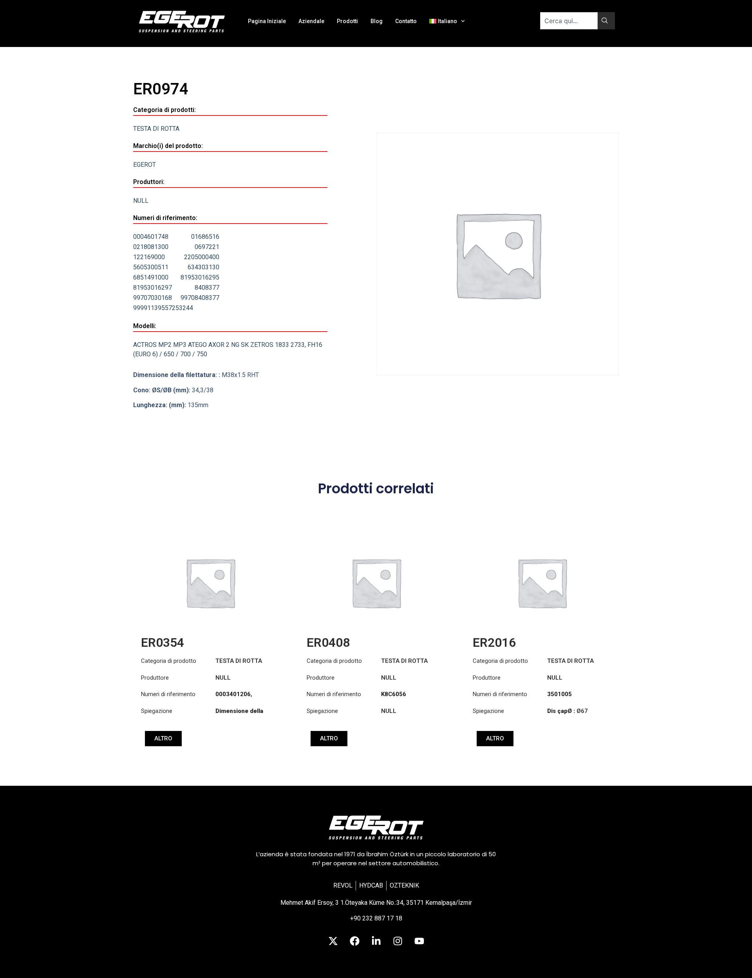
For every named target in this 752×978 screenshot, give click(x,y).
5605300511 (150, 267)
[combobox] (569, 20)
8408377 (207, 287)
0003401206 (233, 694)
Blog (377, 21)
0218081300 (150, 247)
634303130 (203, 267)
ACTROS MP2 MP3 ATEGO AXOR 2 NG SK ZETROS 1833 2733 (219, 344)
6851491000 (150, 277)
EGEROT (144, 164)
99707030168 (152, 297)
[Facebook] (354, 941)
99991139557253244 (163, 308)
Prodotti (347, 21)
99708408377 (200, 297)
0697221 (207, 247)
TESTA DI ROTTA (156, 128)
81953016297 (152, 287)
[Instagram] (397, 941)
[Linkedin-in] (376, 941)
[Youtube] (419, 941)
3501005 (559, 694)
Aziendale (311, 21)
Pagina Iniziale (267, 21)
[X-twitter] (333, 941)
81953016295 (200, 277)
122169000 (149, 257)
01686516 (205, 236)
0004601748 (150, 236)
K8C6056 (393, 694)
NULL (140, 200)
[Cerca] (606, 20)
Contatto (406, 21)
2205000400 (201, 257)
